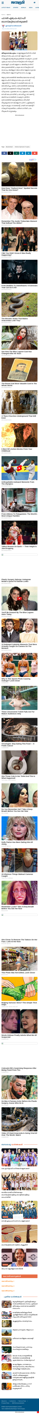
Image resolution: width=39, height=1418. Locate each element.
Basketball (9, 147)
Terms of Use (22, 1401)
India (30, 7)
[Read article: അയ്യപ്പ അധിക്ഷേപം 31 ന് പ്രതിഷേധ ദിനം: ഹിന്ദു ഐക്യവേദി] (7, 1386)
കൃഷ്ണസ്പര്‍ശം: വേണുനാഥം (22, 1321)
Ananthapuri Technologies (18, 1409)
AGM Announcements (18, 1403)
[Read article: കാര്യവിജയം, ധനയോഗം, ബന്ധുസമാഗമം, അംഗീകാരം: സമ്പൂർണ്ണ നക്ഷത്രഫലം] (7, 1367)
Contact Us (12, 1401)
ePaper (15, 7)
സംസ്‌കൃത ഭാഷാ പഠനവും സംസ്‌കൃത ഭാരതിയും (22, 1348)
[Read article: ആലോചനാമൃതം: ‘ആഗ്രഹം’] (7, 1332)
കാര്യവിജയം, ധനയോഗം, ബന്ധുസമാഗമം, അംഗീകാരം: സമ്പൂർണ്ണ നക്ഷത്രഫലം (23, 1366)
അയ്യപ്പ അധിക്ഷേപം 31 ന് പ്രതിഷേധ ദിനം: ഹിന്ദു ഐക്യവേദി (22, 1386)
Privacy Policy (5, 1403)
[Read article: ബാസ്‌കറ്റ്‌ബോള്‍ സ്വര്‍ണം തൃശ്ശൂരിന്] (20, 1234)
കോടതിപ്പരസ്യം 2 (8, 1286)
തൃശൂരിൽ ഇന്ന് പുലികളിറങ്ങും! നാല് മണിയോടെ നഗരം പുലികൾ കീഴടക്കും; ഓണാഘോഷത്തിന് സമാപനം (25, 1304)
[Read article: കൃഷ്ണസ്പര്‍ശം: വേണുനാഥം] (7, 1323)
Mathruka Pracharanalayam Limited (12, 1407)
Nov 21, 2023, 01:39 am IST (9, 29)
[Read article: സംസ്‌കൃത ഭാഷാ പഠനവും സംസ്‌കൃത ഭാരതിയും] (7, 1349)
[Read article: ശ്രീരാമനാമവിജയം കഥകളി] (7, 1341)
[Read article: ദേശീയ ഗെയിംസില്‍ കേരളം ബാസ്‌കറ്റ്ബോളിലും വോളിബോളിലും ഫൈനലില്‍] (20, 1181)
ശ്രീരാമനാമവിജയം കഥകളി (23, 1338)
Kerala (23, 7)
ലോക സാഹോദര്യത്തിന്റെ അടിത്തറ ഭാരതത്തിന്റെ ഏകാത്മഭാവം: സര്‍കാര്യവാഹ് (24, 1358)
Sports (9, 14)
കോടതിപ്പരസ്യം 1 (8, 1281)
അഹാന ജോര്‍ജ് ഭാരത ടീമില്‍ (12, 1269)
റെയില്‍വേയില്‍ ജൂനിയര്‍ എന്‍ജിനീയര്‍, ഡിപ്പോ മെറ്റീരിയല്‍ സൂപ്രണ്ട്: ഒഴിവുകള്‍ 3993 (25, 1314)
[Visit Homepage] (17, 2)
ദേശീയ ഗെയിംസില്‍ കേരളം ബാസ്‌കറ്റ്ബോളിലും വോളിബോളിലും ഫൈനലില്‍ (16, 1194)
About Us (4, 1401)
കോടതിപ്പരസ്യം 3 (8, 1291)
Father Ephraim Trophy (22, 147)
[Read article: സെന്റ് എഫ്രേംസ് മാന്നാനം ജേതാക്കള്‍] (20, 1210)
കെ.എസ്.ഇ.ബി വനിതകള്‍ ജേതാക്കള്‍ (15, 1168)
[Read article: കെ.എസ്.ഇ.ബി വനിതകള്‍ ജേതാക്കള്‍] (20, 1157)
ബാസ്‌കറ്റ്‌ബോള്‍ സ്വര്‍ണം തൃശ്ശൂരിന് (15, 1245)
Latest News (6, 7)
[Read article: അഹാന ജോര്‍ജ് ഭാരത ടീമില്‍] (20, 1258)
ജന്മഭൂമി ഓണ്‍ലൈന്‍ (13, 26)
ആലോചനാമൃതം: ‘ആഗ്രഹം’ (23, 1330)
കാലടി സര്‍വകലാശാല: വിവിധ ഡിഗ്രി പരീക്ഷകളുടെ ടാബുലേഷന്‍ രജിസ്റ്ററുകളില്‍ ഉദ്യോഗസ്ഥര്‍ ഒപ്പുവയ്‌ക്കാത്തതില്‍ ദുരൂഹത (24, 1377)
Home (3, 14)
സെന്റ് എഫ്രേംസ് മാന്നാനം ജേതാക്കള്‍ (16, 1221)
